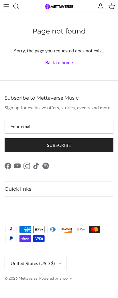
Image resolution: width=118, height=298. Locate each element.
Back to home (59, 62)
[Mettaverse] (59, 6)
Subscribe (59, 145)
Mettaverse (28, 278)
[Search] (19, 6)
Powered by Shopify (55, 278)
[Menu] (6, 6)
